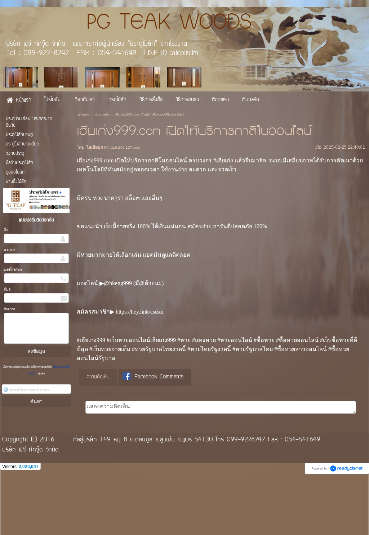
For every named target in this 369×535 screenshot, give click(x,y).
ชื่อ (6, 230)
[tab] (98, 377)
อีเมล (7, 289)
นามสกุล (9, 250)
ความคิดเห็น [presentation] (98, 377)
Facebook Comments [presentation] (158, 377)
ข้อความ (9, 309)
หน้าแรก (83, 115)
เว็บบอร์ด (102, 115)
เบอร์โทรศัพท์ (13, 270)
